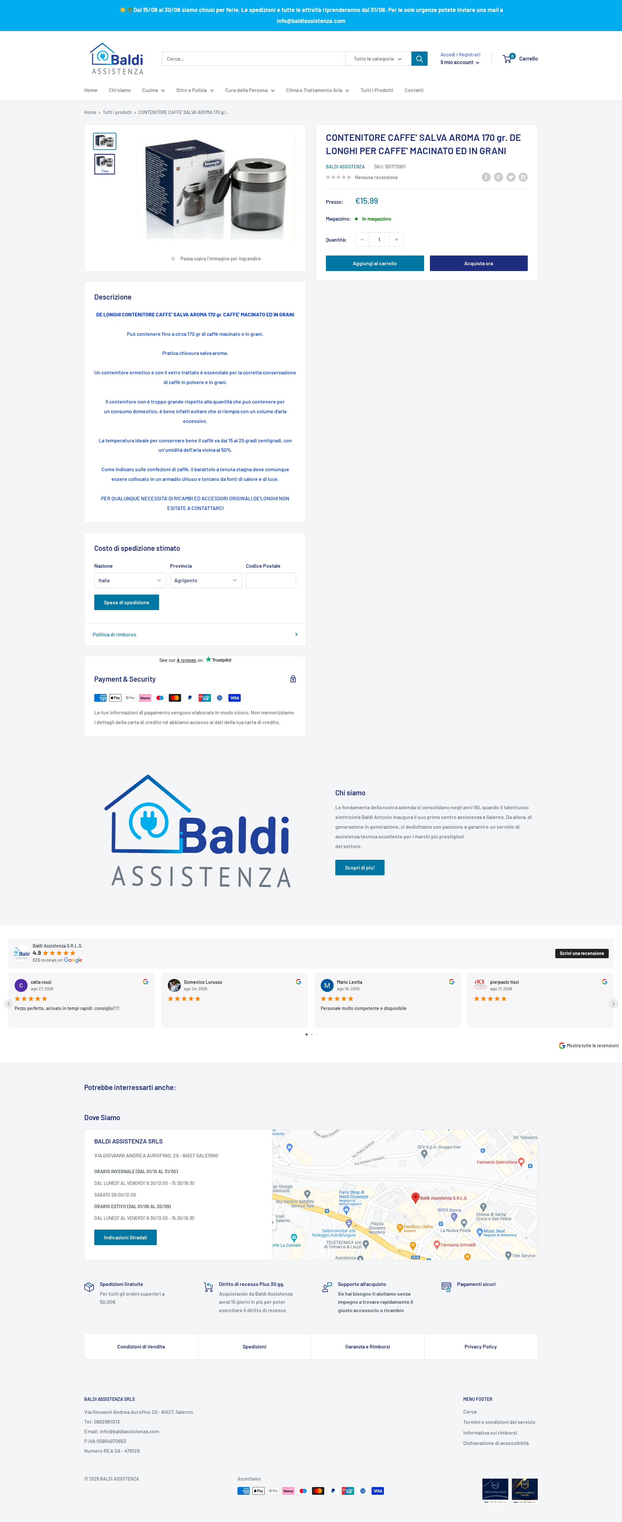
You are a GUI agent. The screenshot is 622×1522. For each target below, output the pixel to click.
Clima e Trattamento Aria (314, 90)
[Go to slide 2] (312, 1034)
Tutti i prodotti (117, 112)
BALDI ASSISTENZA (345, 167)
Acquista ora (478, 263)
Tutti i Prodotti (377, 90)
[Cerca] (419, 58)
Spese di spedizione (126, 602)
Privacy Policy (481, 1346)
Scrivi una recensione (582, 953)
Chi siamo (120, 90)
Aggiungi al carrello (375, 263)
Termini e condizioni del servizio (499, 1422)
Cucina (150, 90)
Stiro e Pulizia (191, 90)
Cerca (470, 1411)
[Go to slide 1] (306, 1034)
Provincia (181, 565)
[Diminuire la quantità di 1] (362, 239)
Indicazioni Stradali (125, 1237)
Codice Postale (263, 565)
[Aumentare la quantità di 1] (396, 239)
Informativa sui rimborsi (490, 1432)
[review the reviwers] (145, 982)
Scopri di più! (360, 867)
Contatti (414, 90)
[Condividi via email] (523, 177)
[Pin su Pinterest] (498, 177)
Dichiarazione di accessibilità (496, 1443)
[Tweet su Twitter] (510, 177)
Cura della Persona (246, 90)
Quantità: (336, 239)
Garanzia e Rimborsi (367, 1346)
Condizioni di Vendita (141, 1346)
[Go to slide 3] (316, 1034)
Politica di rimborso (114, 634)
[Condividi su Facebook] (486, 177)
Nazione (103, 565)
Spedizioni (254, 1346)
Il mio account (457, 62)
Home (91, 90)
